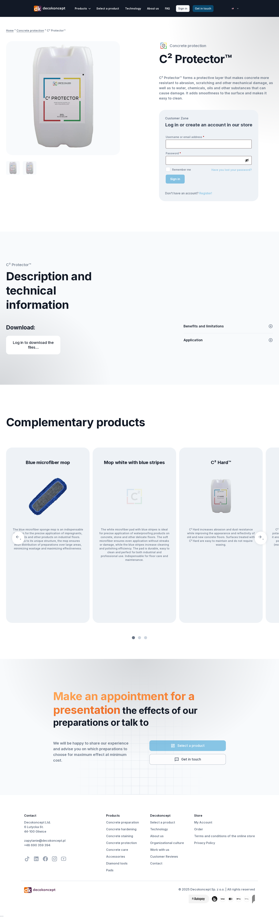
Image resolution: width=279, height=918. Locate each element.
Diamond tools (117, 863)
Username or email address (185, 137)
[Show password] (247, 160)
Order (198, 829)
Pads (109, 870)
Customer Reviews (164, 856)
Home (10, 30)
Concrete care (117, 850)
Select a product (107, 8)
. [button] (20, 538)
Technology (133, 8)
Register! (205, 193)
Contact (156, 863)
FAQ (167, 8)
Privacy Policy (204, 843)
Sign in (175, 179)
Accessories (115, 856)
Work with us (159, 850)
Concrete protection (30, 30)
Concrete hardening (121, 829)
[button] (83, 8)
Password (173, 153)
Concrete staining (119, 836)
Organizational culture (167, 843)
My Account (203, 822)
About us (153, 8)
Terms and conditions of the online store (224, 836)
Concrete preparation (122, 822)
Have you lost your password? (231, 169)
